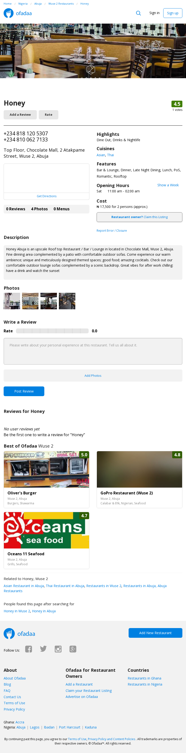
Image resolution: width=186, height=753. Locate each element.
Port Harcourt (69, 727)
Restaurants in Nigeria (145, 684)
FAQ (7, 690)
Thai (110, 155)
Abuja (20, 727)
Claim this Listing (139, 217)
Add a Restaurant (79, 684)
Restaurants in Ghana (144, 678)
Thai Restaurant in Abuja (64, 585)
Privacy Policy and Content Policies (111, 739)
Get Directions (46, 196)
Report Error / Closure (112, 231)
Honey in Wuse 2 (17, 611)
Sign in (154, 12)
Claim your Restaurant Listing (89, 690)
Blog (7, 684)
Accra (20, 722)
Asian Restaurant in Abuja (24, 585)
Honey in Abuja (43, 611)
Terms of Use (14, 703)
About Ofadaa (15, 678)
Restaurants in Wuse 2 (103, 585)
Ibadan (49, 727)
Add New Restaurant (155, 632)
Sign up (172, 13)
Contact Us (12, 697)
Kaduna (91, 727)
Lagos (34, 727)
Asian (101, 155)
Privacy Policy (14, 709)
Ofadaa (17, 13)
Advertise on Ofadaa (82, 696)
